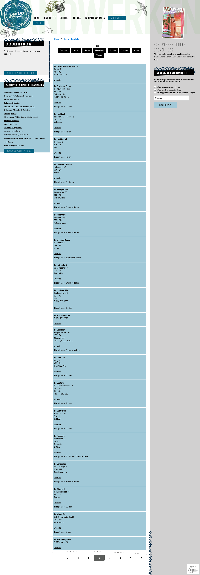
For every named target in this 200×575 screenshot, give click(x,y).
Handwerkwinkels (71, 39)
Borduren (64, 50)
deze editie (50, 18)
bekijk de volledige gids (19, 150)
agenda (77, 18)
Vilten (136, 50)
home (37, 18)
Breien (76, 50)
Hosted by (193, 567)
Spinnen (124, 50)
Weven (99, 55)
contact (64, 18)
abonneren (117, 18)
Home (56, 39)
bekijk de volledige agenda (20, 73)
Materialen (99, 50)
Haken (87, 50)
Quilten (113, 50)
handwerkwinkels (95, 18)
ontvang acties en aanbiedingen (169, 90)
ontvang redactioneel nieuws (168, 87)
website (57, 80)
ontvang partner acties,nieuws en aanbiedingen (175, 92)
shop (38, 23)
